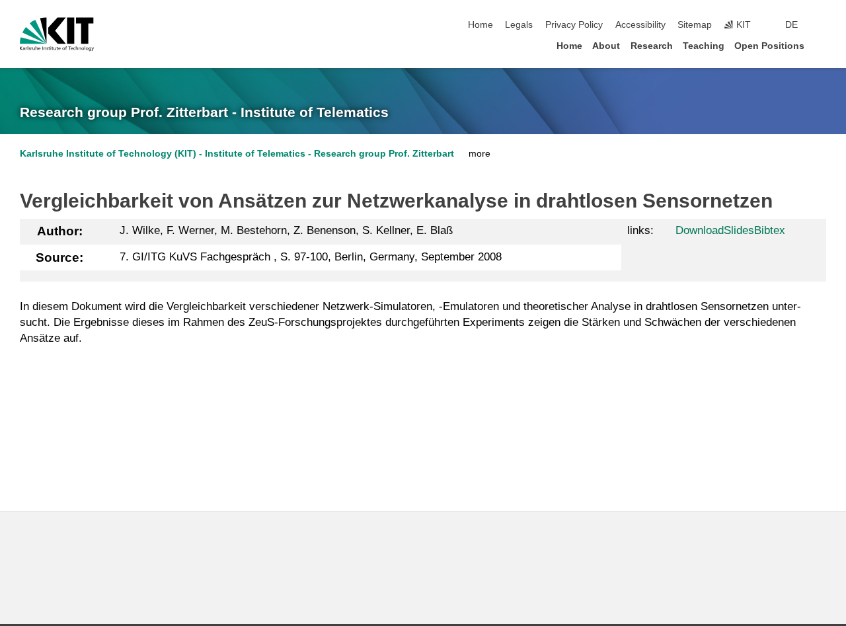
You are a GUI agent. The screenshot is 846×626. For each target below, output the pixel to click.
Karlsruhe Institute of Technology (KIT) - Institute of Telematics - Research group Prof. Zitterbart (237, 154)
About (606, 46)
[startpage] (822, 45)
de (791, 25)
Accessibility (640, 25)
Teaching (703, 46)
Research (652, 46)
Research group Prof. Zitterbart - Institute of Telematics (204, 112)
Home (480, 25)
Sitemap (694, 25)
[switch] (822, 25)
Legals (519, 25)
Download (699, 230)
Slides (739, 230)
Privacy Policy (574, 25)
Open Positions (769, 46)
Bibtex (769, 230)
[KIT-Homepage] (57, 34)
